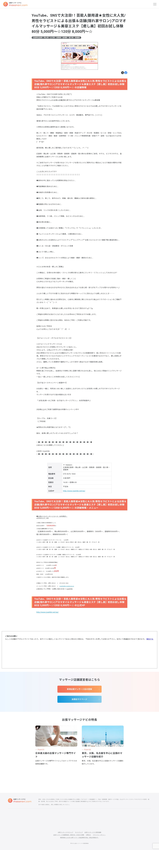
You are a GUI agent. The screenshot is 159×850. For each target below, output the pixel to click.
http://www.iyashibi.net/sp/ (74, 491)
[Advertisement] (79, 654)
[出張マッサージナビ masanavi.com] (19, 800)
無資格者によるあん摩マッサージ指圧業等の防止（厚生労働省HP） (79, 837)
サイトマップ (79, 832)
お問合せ (88, 835)
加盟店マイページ (79, 699)
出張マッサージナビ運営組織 (93, 832)
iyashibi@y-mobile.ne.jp (66, 586)
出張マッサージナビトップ (65, 832)
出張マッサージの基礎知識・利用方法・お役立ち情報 (68, 835)
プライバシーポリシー (99, 835)
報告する (149, 639)
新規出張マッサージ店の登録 (79, 689)
